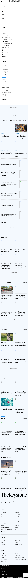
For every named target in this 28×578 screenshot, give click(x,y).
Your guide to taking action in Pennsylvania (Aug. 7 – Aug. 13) (20, 488)
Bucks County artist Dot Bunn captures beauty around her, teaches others (6, 449)
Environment (18, 519)
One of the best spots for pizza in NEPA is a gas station (20, 297)
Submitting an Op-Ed (20, 559)
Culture (4, 64)
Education (7, 37)
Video (3, 81)
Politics (7, 47)
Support (3, 568)
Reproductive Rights (6, 529)
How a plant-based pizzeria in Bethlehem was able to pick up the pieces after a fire (20, 313)
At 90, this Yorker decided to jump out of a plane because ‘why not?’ (21, 432)
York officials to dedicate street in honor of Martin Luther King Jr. (9, 163)
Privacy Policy (4, 574)
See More (3, 222)
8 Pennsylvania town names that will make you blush (21, 361)
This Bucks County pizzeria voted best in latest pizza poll (9, 194)
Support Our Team (19, 557)
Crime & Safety (18, 514)
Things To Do (4, 150)
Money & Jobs (5, 527)
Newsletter (7, 83)
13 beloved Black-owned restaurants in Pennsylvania (7, 204)
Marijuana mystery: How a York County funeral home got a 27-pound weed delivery (21, 393)
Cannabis (17, 512)
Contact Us (4, 559)
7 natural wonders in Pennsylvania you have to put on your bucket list (21, 471)
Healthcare (4, 521)
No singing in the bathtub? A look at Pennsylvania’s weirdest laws (6, 362)
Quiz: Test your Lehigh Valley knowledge (6, 250)
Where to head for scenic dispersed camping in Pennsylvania (7, 488)
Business (3, 512)
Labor (3, 45)
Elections (4, 39)
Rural (6, 52)
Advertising (5, 99)
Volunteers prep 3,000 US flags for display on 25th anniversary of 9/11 (20, 136)
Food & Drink (9, 120)
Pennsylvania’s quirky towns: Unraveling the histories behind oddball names (20, 345)
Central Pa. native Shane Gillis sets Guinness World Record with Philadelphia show (7, 266)
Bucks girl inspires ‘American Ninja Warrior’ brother (5, 136)
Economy (4, 37)
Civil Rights (4, 514)
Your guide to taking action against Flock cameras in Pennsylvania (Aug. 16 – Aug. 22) (7, 472)
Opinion (7, 81)
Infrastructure (18, 523)
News (4, 27)
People (4, 71)
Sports (4, 56)
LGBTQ (7, 45)
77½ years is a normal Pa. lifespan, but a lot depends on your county (7, 392)
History (4, 69)
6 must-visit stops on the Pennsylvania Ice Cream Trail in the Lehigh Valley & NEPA (6, 313)
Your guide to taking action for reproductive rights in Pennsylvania (6, 153)
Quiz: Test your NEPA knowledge (20, 250)
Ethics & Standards (5, 565)
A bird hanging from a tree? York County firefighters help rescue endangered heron (20, 410)
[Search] (7, 7)
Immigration (4, 523)
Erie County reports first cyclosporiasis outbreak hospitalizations (7, 409)
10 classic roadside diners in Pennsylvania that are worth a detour (7, 297)
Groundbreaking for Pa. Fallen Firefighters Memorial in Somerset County (20, 449)
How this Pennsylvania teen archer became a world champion (6, 432)
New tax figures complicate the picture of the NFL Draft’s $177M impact (21, 154)
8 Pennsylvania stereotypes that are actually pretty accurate (20, 265)
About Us (3, 555)
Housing (7, 41)
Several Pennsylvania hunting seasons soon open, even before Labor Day (8, 174)
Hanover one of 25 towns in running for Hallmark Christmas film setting (9, 184)
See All (25, 282)
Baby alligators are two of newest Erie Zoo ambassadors (8, 214)
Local (4, 61)
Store (3, 87)
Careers (3, 571)
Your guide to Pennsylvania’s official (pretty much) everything (7, 344)
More (4, 79)
